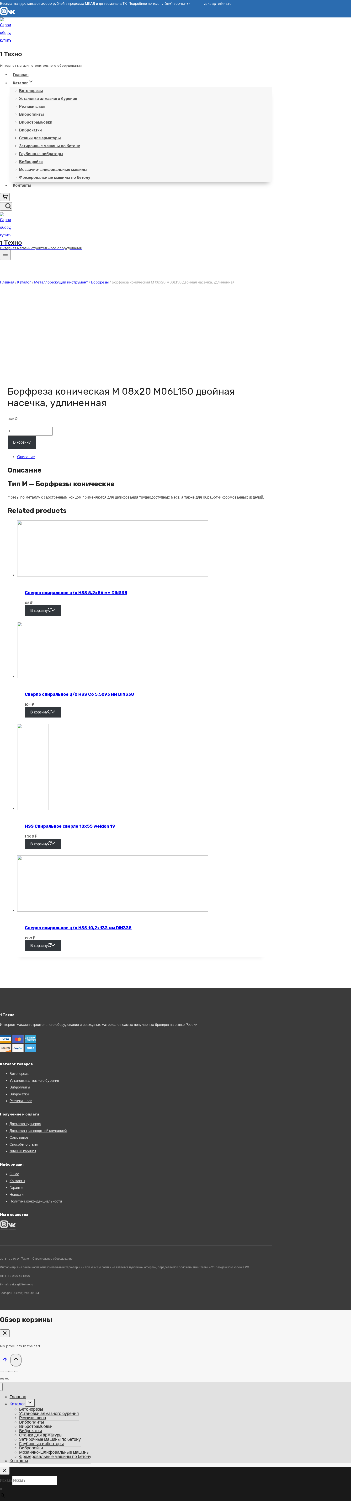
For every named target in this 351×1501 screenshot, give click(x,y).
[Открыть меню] (5, 255)
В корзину (22, 442)
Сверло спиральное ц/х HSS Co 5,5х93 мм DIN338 (79, 694)
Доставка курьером (25, 1124)
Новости (16, 1194)
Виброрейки (31, 161)
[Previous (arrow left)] (2, 1379)
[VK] (11, 13)
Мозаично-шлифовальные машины (53, 169)
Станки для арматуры (40, 138)
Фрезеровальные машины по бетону (54, 177)
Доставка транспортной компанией (38, 1131)
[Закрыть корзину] (5, 1333)
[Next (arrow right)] (7, 1379)
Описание (26, 457)
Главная (20, 74)
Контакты (22, 185)
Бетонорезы (31, 90)
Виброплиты (31, 114)
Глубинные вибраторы (41, 154)
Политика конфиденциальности (36, 1201)
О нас (14, 1174)
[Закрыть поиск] (5, 1471)
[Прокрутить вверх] (5, 1360)
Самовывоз (19, 1137)
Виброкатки (30, 130)
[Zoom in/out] (16, 1371)
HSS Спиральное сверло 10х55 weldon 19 (70, 826)
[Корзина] (5, 197)
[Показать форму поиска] (6, 206)
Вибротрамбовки (35, 122)
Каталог (17, 1404)
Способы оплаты (24, 1144)
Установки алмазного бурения (48, 98)
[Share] (7, 1371)
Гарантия (17, 1188)
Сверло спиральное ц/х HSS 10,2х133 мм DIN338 (78, 927)
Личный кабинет (23, 1151)
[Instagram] (4, 13)
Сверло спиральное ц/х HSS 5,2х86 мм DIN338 (76, 592)
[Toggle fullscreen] (11, 1371)
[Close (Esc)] (2, 1371)
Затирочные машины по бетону (49, 146)
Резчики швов (32, 106)
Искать (6, 1480)
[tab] (141, 457)
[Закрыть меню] (1, 1387)
